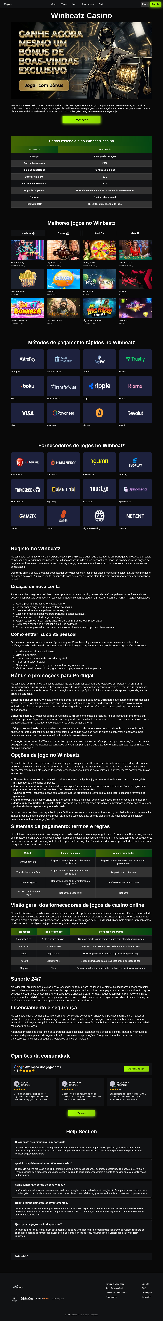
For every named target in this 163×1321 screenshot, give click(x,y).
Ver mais (81, 1113)
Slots (133, 233)
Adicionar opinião (136, 1069)
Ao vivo (61, 233)
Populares (26, 233)
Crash (97, 233)
